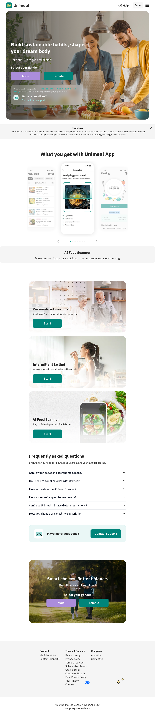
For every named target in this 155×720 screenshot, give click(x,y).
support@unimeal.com (77, 708)
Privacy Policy (62, 89)
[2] (75, 241)
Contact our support (33, 100)
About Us (96, 655)
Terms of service (74, 662)
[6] (85, 241)
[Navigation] (147, 5)
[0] (70, 241)
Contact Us (97, 658)
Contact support (106, 534)
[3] (77, 241)
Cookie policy (72, 669)
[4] (80, 241)
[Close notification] (151, 128)
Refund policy (72, 655)
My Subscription (48, 655)
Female (58, 76)
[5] (82, 241)
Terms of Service (48, 89)
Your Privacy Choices (72, 682)
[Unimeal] (17, 5)
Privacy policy (72, 658)
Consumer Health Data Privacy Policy (75, 675)
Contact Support (49, 658)
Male (25, 76)
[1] (72, 241)
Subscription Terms (76, 666)
